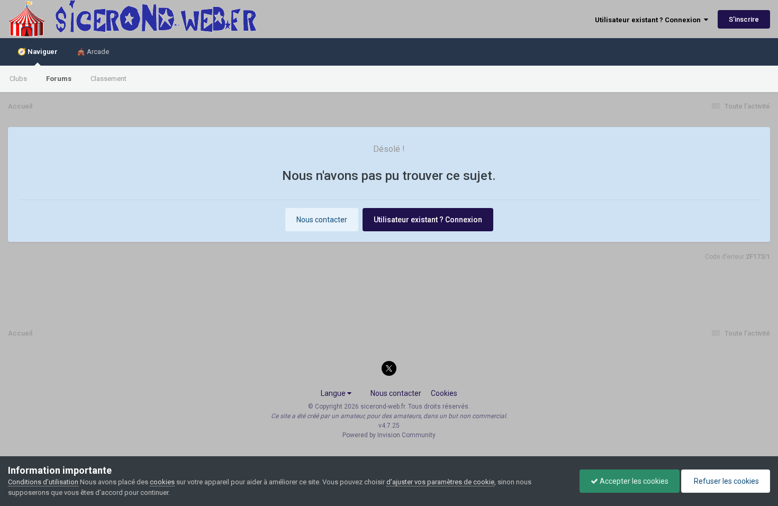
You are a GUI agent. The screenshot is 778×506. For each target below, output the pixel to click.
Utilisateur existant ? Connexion (649, 20)
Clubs (18, 79)
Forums (58, 79)
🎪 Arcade (93, 52)
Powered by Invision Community (389, 435)
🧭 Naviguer (37, 52)
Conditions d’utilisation (43, 482)
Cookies (444, 393)
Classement (108, 79)
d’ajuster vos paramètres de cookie (440, 482)
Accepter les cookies (633, 481)
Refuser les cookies (725, 481)
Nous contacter (321, 219)
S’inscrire (744, 19)
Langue (334, 393)
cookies (162, 482)
